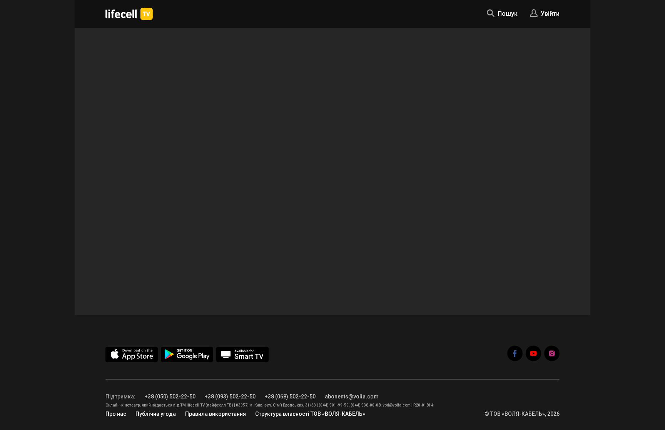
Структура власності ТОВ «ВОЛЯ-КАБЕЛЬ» (310, 414)
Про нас (115, 414)
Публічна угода (155, 414)
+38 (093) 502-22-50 (230, 396)
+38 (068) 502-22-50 (290, 396)
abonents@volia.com (352, 396)
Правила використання (215, 414)
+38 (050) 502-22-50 (170, 396)
